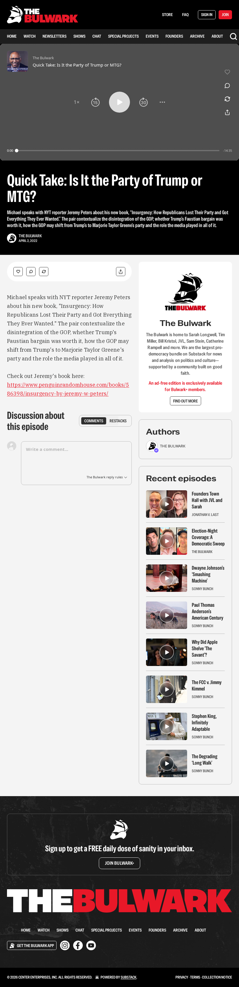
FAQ (185, 14)
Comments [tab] (93, 420)
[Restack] (43, 271)
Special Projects (123, 36)
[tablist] (105, 421)
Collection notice (217, 977)
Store (167, 14)
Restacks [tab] (118, 420)
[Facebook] (78, 945)
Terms (195, 977)
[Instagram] (65, 945)
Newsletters (54, 36)
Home (12, 36)
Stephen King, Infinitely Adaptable (204, 722)
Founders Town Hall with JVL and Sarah (207, 500)
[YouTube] (91, 945)
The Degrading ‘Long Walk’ (204, 759)
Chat (96, 36)
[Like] (18, 271)
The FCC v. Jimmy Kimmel (207, 685)
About (217, 36)
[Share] (120, 271)
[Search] (233, 36)
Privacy (181, 977)
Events (152, 36)
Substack (128, 977)
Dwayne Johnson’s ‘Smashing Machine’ (208, 574)
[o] (166, 504)
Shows (79, 36)
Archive (197, 36)
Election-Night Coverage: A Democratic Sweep (208, 537)
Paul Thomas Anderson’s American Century (207, 611)
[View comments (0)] (227, 85)
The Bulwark (30, 235)
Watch (30, 36)
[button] (76, 102)
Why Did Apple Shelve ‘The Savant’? (204, 648)
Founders (174, 36)
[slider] (118, 151)
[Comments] (31, 271)
